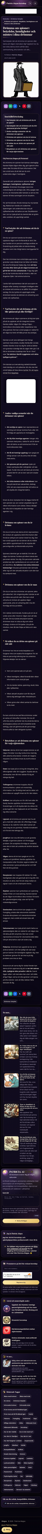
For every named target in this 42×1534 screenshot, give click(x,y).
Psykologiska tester (10, 1476)
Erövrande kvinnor (10, 1405)
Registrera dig (21, 1282)
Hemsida (6, 19)
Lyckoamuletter (9, 1463)
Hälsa (21, 1423)
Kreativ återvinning (10, 1454)
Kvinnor (22, 1454)
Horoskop (24, 1427)
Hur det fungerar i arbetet (13, 1441)
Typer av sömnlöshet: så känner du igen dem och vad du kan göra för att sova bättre (29, 1107)
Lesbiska (30, 1458)
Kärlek (23, 1445)
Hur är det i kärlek (10, 1432)
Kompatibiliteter (9, 1449)
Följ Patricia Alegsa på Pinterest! (15, 158)
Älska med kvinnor (10, 1396)
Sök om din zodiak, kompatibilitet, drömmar (19, 1503)
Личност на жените (23, 1489)
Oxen (30, 1467)
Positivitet (18, 1472)
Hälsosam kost (31, 1423)
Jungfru (6, 1445)
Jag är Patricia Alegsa (14, 1233)
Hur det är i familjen (11, 1436)
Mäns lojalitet (28, 1463)
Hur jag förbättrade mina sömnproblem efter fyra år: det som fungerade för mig (28, 1139)
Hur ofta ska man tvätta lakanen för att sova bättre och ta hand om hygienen (28, 1019)
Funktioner (26, 1418)
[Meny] (35, 3)
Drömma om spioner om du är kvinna (21, 137)
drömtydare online (10, 724)
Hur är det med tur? (26, 1432)
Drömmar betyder (17, 19)
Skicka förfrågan (21, 1221)
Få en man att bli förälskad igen (15, 1414)
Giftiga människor (10, 1423)
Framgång (16, 1418)
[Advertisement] (21, 11)
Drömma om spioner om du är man (20, 140)
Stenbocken (27, 1481)
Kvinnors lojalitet (10, 1458)
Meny (6, 1530)
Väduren (18, 1485)
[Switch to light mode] (30, 3)
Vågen (26, 1485)
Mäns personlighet (10, 1467)
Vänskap (34, 1485)
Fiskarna (7, 1418)
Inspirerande (29, 1441)
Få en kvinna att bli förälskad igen (15, 1410)
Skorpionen (8, 1481)
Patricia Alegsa (17, 55)
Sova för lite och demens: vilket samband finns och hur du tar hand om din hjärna (27, 1077)
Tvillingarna (8, 1485)
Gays (35, 1418)
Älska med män (25, 1396)
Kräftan (20, 1449)
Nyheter (22, 1467)
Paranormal (8, 1472)
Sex (21, 1476)
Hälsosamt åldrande (11, 1427)
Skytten (17, 1481)
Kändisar (15, 1445)
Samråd (6, 1193)
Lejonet (21, 1458)
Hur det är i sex (26, 1436)
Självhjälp (29, 1476)
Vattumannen (8, 1489)
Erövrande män (25, 1405)
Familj (31, 1414)
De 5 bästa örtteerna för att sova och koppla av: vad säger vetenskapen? (28, 1047)
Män (19, 1463)
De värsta (7, 1401)
